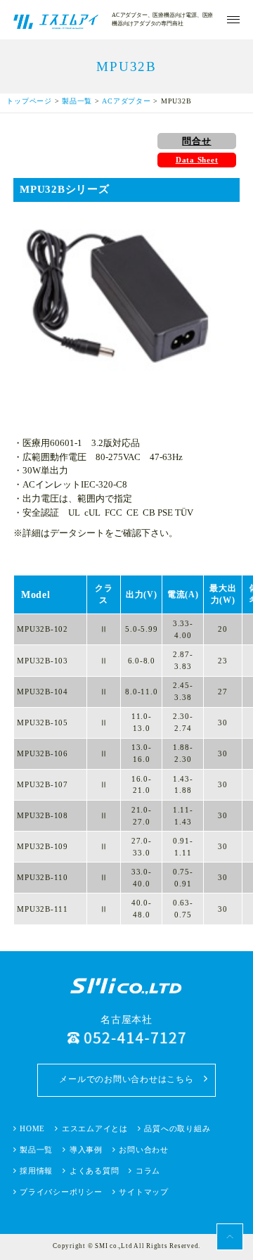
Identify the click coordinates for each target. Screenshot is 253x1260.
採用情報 (36, 1170)
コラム (148, 1170)
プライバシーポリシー (61, 1192)
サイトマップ (144, 1192)
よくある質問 (94, 1170)
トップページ (29, 101)
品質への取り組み (177, 1128)
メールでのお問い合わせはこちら (126, 1079)
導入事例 (86, 1149)
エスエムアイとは (95, 1128)
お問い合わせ (144, 1149)
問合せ (196, 141)
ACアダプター (126, 101)
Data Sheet (197, 159)
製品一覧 (77, 101)
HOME (32, 1128)
